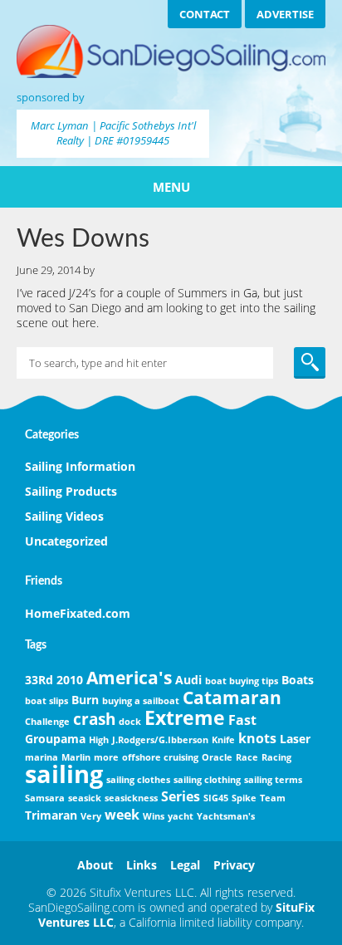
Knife (223, 740)
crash (94, 719)
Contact (204, 14)
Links (141, 865)
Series (180, 796)
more (106, 757)
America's (129, 677)
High (99, 740)
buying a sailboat (140, 701)
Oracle (217, 757)
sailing (64, 774)
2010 (69, 680)
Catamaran (232, 697)
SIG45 (215, 798)
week (122, 814)
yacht (180, 816)
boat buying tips (241, 681)
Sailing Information (80, 466)
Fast (242, 720)
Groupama (55, 739)
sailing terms (273, 780)
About (95, 865)
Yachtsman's (226, 816)
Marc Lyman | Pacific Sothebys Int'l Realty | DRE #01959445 (113, 133)
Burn (85, 700)
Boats (297, 680)
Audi (188, 680)
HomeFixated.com (77, 613)
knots (257, 738)
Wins (153, 816)
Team (273, 798)
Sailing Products (71, 491)
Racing (276, 757)
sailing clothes (138, 780)
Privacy (234, 865)
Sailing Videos (64, 516)
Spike (244, 798)
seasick (84, 798)
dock (130, 721)
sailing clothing (207, 780)
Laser (295, 739)
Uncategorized (66, 541)
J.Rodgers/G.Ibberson (160, 740)
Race (247, 757)
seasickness (131, 798)
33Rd (39, 680)
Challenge (47, 721)
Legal (185, 865)
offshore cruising (160, 757)
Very (91, 816)
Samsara (45, 798)
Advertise (285, 14)
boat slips (46, 701)
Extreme (184, 717)
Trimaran (51, 815)
